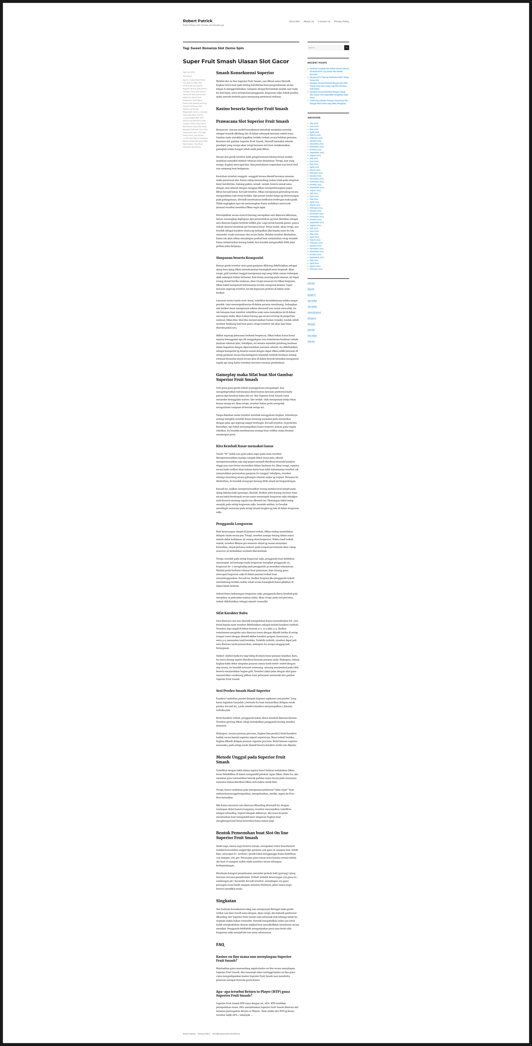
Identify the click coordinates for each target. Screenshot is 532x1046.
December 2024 (317, 179)
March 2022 (315, 266)
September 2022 (317, 257)
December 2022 (317, 249)
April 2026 (314, 132)
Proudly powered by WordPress (226, 1034)
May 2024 (314, 199)
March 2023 (315, 240)
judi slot (311, 283)
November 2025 (317, 147)
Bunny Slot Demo (198, 89)
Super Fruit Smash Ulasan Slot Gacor (236, 61)
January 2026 (316, 141)
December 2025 (317, 144)
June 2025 (314, 161)
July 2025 (314, 158)
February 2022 (316, 269)
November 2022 (317, 251)
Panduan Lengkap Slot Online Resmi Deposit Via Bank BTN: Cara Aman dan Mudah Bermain (329, 71)
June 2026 (314, 126)
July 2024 (314, 193)
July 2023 (314, 228)
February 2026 (316, 138)
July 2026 (314, 123)
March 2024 (315, 205)
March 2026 (315, 135)
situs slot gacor (314, 312)
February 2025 (316, 173)
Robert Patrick (197, 20)
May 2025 (314, 164)
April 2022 (314, 263)
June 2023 (314, 231)
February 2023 (316, 243)
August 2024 (315, 190)
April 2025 (314, 167)
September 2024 (317, 187)
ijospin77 (312, 295)
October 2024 (316, 184)
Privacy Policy (341, 21)
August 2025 (315, 155)
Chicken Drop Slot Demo (194, 91)
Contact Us (324, 21)
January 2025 (315, 176)
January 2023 (315, 246)
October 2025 (316, 150)
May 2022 (314, 260)
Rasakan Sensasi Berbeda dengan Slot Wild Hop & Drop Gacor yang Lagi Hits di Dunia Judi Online (328, 86)
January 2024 (315, 211)
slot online (312, 301)
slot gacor (312, 318)
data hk (311, 289)
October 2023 (315, 219)
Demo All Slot (189, 94)
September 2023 (317, 222)
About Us (309, 21)
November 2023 (317, 216)
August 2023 (315, 225)
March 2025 (315, 170)
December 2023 (316, 214)
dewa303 (311, 324)
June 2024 (314, 196)
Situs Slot (294, 21)
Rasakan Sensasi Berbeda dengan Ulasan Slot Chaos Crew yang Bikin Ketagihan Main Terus (329, 95)
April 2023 (314, 237)
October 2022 (316, 254)
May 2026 (314, 129)
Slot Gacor (187, 76)
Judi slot (311, 341)
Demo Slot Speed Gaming (195, 103)
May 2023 (314, 234)
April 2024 (314, 202)
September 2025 (317, 152)
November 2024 (317, 182)
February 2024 (316, 208)
